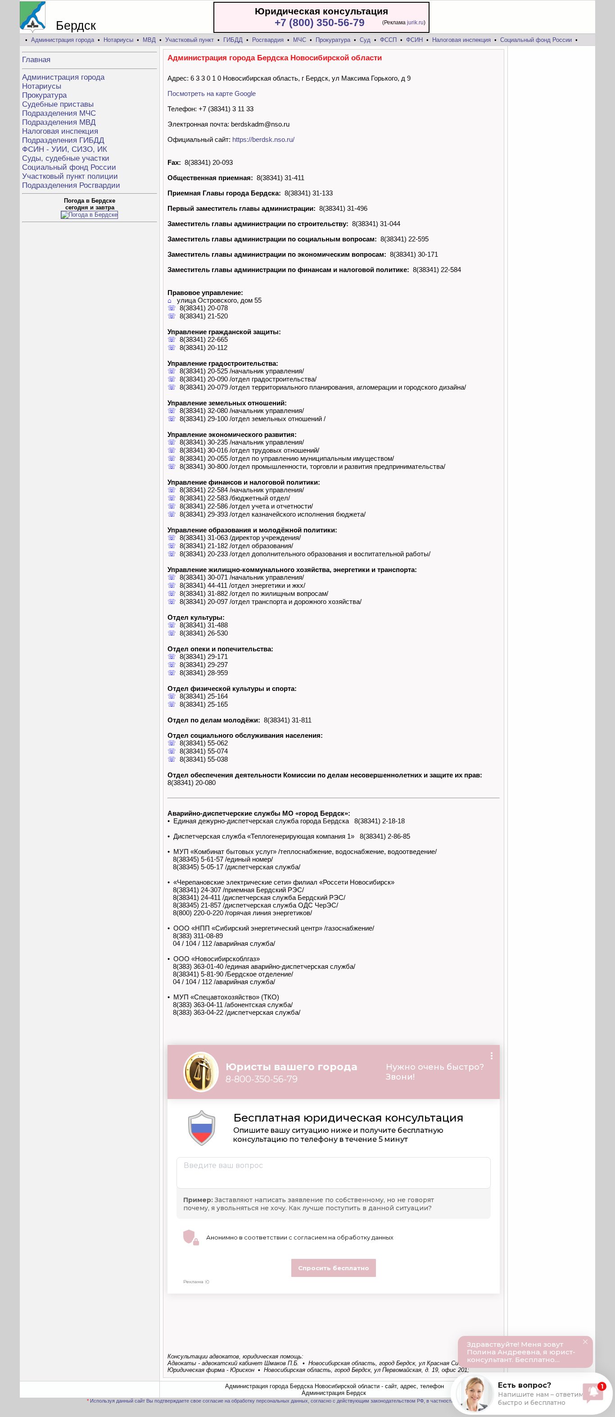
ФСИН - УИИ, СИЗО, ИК (64, 149)
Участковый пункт (189, 39)
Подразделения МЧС (59, 113)
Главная (36, 59)
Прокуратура (333, 39)
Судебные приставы (58, 104)
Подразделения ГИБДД (63, 140)
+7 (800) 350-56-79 (320, 22)
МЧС (299, 39)
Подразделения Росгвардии (71, 185)
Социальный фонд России (536, 39)
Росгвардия (268, 39)
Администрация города (62, 39)
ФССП (388, 39)
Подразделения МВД (59, 122)
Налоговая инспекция (461, 39)
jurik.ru (415, 22)
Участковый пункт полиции (70, 176)
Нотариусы (118, 39)
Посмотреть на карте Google (211, 93)
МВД (149, 39)
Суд (365, 39)
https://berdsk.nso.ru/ (263, 139)
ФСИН (414, 39)
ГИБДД (233, 39)
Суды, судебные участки (65, 158)
